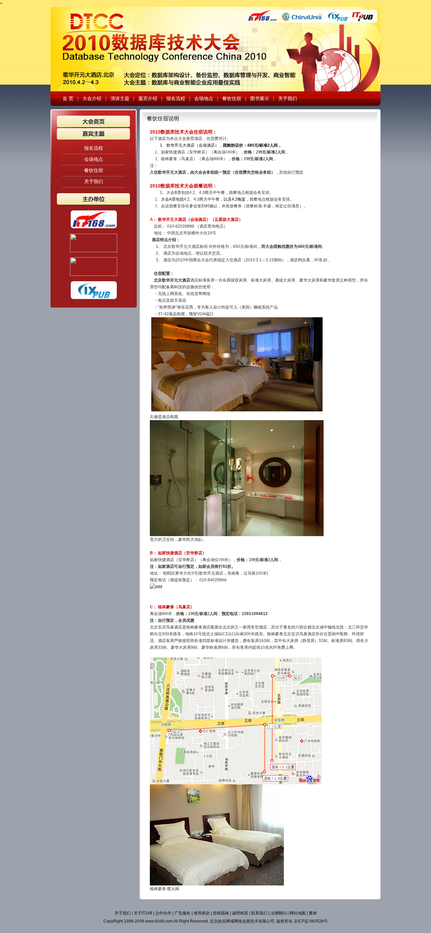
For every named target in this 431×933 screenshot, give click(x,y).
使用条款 (202, 913)
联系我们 (259, 913)
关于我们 (287, 98)
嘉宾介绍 (147, 98)
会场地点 (203, 98)
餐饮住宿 (231, 98)
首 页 (68, 98)
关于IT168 (143, 913)
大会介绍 (91, 98)
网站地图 (298, 913)
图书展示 (259, 98)
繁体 (313, 913)
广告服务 (182, 913)
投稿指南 (221, 913)
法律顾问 (278, 913)
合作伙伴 (163, 913)
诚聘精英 (240, 913)
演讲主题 (119, 98)
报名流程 (175, 98)
